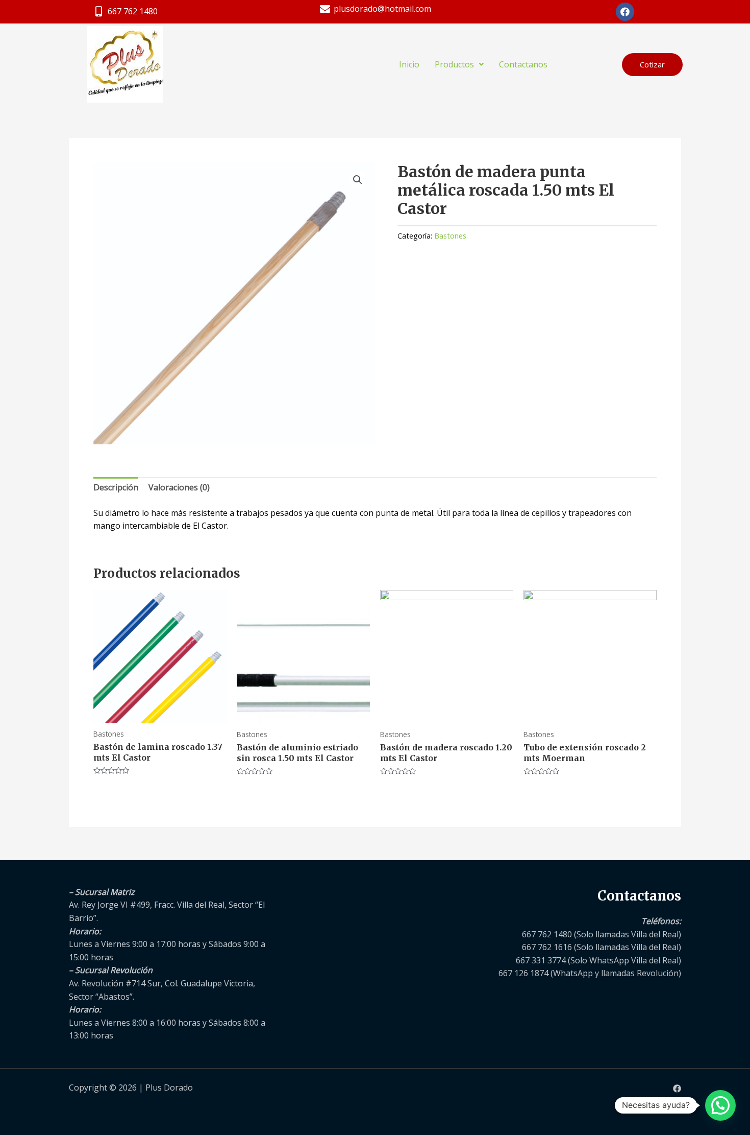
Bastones (450, 236)
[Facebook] (677, 1088)
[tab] (115, 488)
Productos (454, 64)
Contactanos (523, 64)
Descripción (115, 487)
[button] (652, 64)
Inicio (409, 64)
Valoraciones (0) (179, 487)
